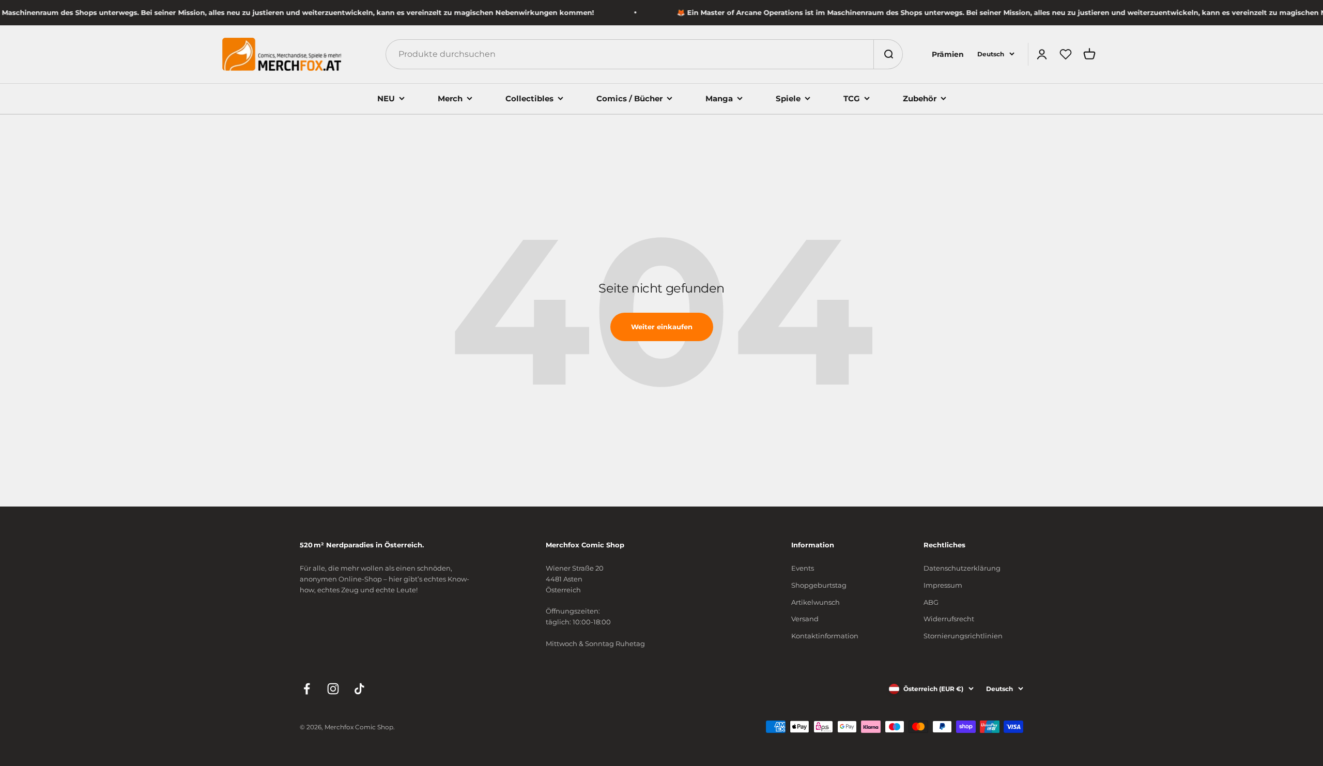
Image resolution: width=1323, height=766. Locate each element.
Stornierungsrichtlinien (963, 636)
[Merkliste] (1065, 54)
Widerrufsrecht (949, 619)
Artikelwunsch (815, 602)
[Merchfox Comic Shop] (281, 54)
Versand (805, 619)
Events (802, 568)
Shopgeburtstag (819, 585)
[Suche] (887, 54)
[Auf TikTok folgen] (359, 689)
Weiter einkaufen (662, 327)
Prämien (948, 54)
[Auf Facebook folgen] (307, 689)
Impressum (943, 585)
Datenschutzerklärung (962, 568)
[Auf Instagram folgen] (333, 689)
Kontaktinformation (824, 636)
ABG (931, 602)
